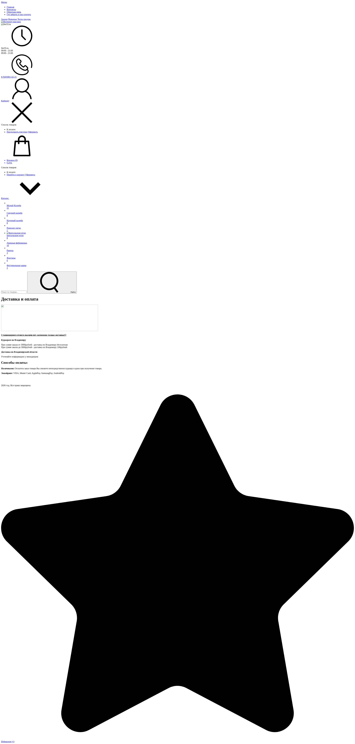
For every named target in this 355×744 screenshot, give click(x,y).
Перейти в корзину (16, 175)
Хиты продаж (24, 19)
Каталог (5, 198)
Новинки (12, 19)
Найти (73, 292)
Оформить (33, 132)
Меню (4, 2)
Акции (4, 19)
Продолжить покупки (17, 132)
